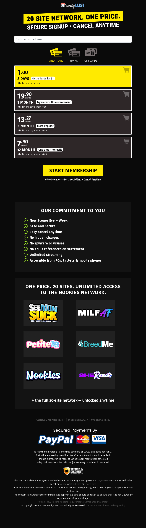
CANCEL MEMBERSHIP (50, 420)
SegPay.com (103, 480)
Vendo (63, 484)
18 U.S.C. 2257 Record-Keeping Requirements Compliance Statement (73, 502)
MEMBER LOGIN (78, 420)
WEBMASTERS (100, 420)
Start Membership (73, 170)
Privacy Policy (118, 505)
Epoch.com (90, 484)
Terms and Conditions (97, 505)
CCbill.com (75, 484)
